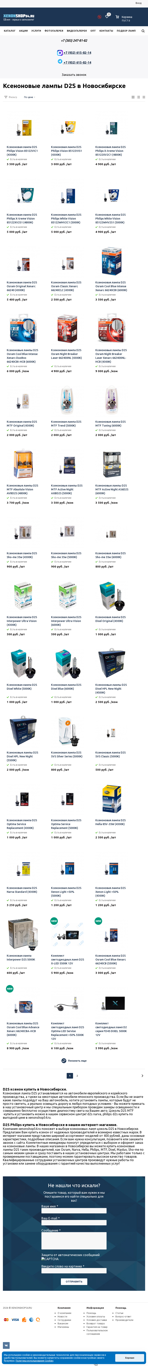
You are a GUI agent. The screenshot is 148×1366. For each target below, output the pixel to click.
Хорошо (129, 1358)
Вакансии (63, 1323)
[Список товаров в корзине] (124, 19)
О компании (64, 1313)
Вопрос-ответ (123, 1316)
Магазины (63, 1327)
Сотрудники (64, 1320)
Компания (64, 1307)
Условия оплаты (96, 1316)
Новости (62, 1316)
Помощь (120, 1307)
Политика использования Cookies (34, 1360)
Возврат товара (96, 1323)
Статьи (119, 1313)
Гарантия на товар (97, 1327)
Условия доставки (97, 1320)
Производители (124, 1320)
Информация (95, 1307)
